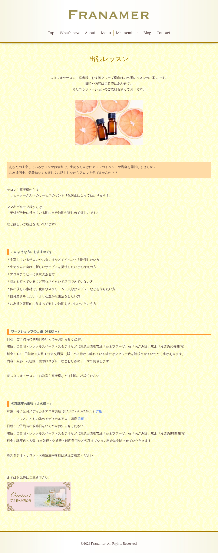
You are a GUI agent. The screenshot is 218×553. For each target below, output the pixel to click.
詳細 (99, 411)
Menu (106, 33)
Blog (147, 33)
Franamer (98, 544)
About (90, 33)
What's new (70, 33)
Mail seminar (127, 33)
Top (51, 33)
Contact (163, 33)
